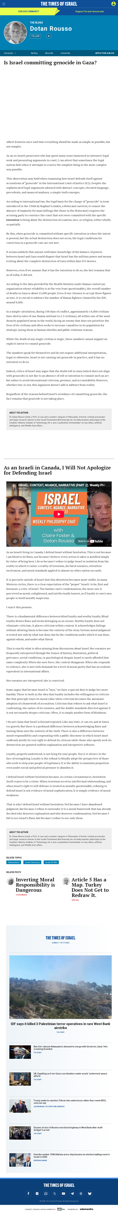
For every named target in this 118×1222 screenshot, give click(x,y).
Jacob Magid (39, 1106)
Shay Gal (75, 900)
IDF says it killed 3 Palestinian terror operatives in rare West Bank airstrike (60, 1026)
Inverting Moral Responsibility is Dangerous (35, 884)
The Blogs (36, 22)
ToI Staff (61, 1032)
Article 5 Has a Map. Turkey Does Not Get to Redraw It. (90, 887)
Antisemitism (13, 862)
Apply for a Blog (104, 53)
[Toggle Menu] (4, 4)
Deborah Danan (40, 1160)
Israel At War (51, 862)
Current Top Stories (60, 943)
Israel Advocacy (32, 862)
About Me (49, 53)
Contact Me (65, 53)
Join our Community (28, 11)
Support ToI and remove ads (89, 11)
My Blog (34, 53)
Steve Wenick (21, 895)
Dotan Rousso (51, 28)
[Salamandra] (86, 1209)
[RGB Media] (61, 1209)
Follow (35, 36)
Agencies (61, 1106)
